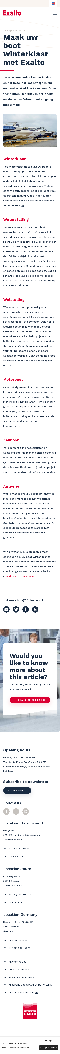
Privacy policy (17, 962)
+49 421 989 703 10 (20, 948)
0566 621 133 (16, 902)
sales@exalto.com (20, 849)
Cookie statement (20, 969)
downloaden (27, 576)
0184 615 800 (16, 856)
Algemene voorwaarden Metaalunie (30, 985)
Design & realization (23, 992)
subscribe (17, 790)
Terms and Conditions (22, 977)
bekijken (10, 576)
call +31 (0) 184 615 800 (32, 700)
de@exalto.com (18, 940)
